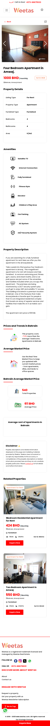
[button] (45, 43)
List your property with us (12, 696)
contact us (29, 464)
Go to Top (11, 706)
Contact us (6, 679)
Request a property (10, 693)
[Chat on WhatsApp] (5, 710)
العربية (11, 2)
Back (8, 22)
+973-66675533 (33, 2)
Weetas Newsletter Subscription (15, 699)
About (4, 676)
